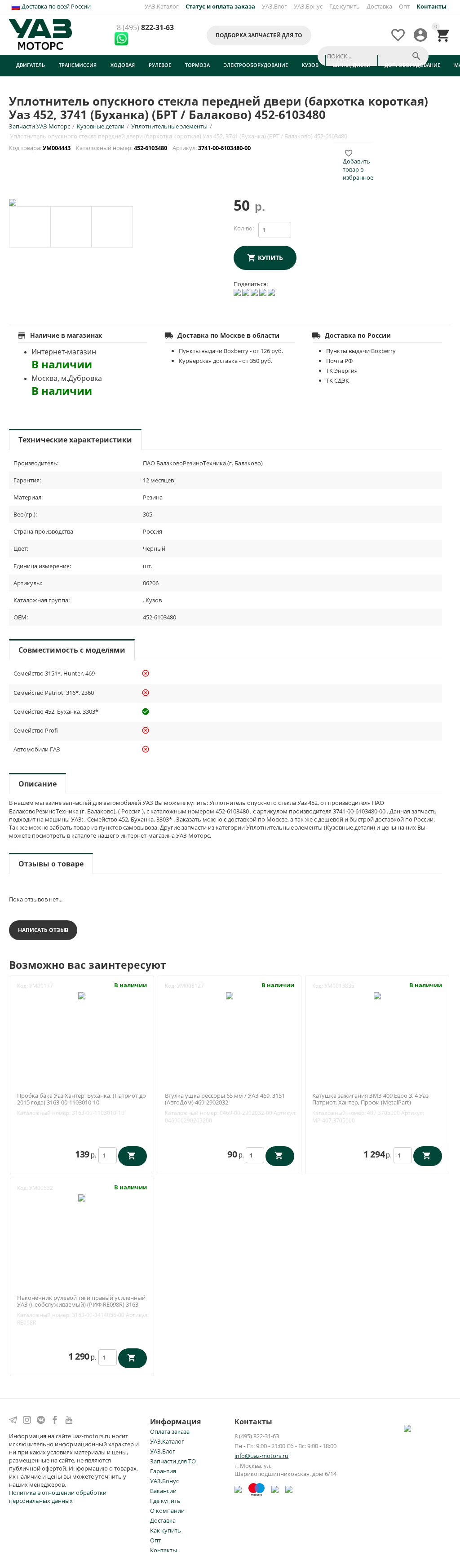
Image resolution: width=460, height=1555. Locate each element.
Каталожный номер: (44, 1113)
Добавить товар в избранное (358, 165)
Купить (270, 257)
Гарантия (163, 1471)
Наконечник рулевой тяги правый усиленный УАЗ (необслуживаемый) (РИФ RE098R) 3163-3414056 (81, 1305)
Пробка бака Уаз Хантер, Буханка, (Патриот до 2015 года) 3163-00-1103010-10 (81, 1099)
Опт (404, 6)
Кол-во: (244, 228)
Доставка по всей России (55, 6)
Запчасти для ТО (173, 1461)
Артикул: (285, 1113)
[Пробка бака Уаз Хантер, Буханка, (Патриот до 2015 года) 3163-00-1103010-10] (81, 995)
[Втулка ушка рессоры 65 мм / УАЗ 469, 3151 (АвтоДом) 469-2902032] (229, 995)
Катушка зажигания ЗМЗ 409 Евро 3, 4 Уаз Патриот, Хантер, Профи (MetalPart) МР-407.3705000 (370, 1102)
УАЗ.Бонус (308, 6)
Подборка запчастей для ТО (259, 35)
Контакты (163, 1550)
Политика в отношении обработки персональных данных (57, 1497)
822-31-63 (145, 27)
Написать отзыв (43, 930)
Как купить (165, 1530)
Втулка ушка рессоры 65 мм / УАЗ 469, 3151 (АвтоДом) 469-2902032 (225, 1099)
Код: (22, 986)
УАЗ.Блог (274, 6)
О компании (167, 1510)
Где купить (344, 6)
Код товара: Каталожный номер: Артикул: (130, 148)
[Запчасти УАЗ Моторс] (41, 34)
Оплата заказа (170, 1431)
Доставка (379, 6)
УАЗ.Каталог (162, 6)
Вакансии (163, 1491)
